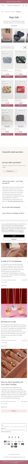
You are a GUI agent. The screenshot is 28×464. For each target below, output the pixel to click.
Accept (14, 235)
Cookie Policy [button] (11, 230)
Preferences (14, 239)
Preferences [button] (21, 231)
